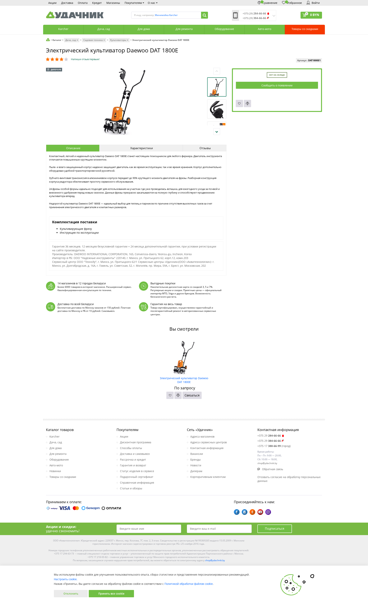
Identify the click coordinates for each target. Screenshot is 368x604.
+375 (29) (254, 13)
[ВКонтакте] (244, 512)
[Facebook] (237, 512)
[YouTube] (260, 512)
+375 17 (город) (274, 446)
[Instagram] (268, 512)
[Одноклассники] (252, 512)
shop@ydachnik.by (215, 560)
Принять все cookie (111, 593)
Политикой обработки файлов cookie (188, 584)
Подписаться (274, 528)
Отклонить (70, 593)
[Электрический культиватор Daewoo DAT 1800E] (184, 356)
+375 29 (269, 435)
